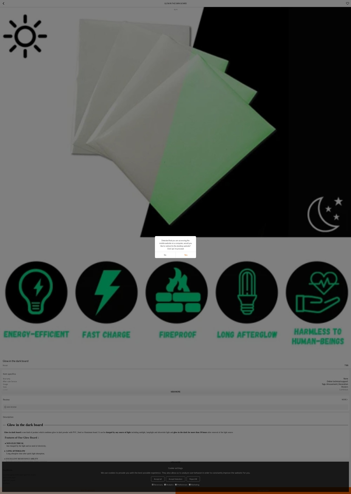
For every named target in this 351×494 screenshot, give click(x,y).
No (165, 255)
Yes (185, 255)
